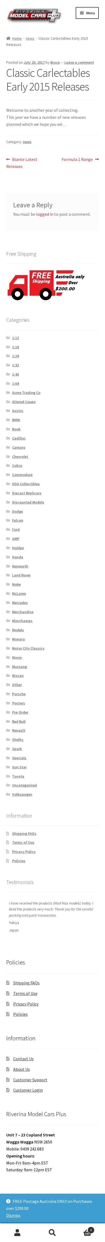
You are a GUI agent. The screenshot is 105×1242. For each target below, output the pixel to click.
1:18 (15, 347)
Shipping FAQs (24, 833)
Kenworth (20, 566)
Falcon (17, 520)
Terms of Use (23, 842)
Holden (18, 547)
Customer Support (30, 1079)
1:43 (15, 374)
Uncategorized (24, 785)
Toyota (18, 776)
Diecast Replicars (26, 493)
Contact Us (23, 1058)
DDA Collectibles (26, 483)
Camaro (18, 447)
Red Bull (19, 721)
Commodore (22, 474)
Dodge (17, 511)
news (30, 38)
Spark (17, 748)
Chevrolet (20, 456)
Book (16, 429)
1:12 (15, 337)
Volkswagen (22, 794)
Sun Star (19, 767)
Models (18, 629)
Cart (81, 1228)
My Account (17, 1233)
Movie (17, 657)
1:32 (15, 365)
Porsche (19, 693)
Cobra (17, 465)
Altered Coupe (24, 401)
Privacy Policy (24, 851)
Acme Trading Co (26, 392)
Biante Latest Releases (22, 162)
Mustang (19, 666)
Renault (18, 730)
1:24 (15, 355)
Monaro (18, 639)
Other (17, 684)
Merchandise (22, 611)
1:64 (15, 383)
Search (52, 1233)
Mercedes (20, 602)
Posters (18, 703)
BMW (16, 419)
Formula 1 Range (77, 159)
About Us (21, 1069)
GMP (15, 538)
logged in (44, 214)
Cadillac (19, 438)
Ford (16, 529)
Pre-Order (20, 712)
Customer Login (28, 1090)
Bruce (55, 62)
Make (16, 584)
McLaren (19, 593)
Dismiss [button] (13, 1215)
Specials (19, 757)
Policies (18, 860)
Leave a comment (79, 62)
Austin (17, 410)
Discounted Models (28, 502)
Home (17, 38)
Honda (17, 557)
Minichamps (22, 620)
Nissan (18, 675)
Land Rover (21, 575)
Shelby (17, 739)
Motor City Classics (28, 648)
